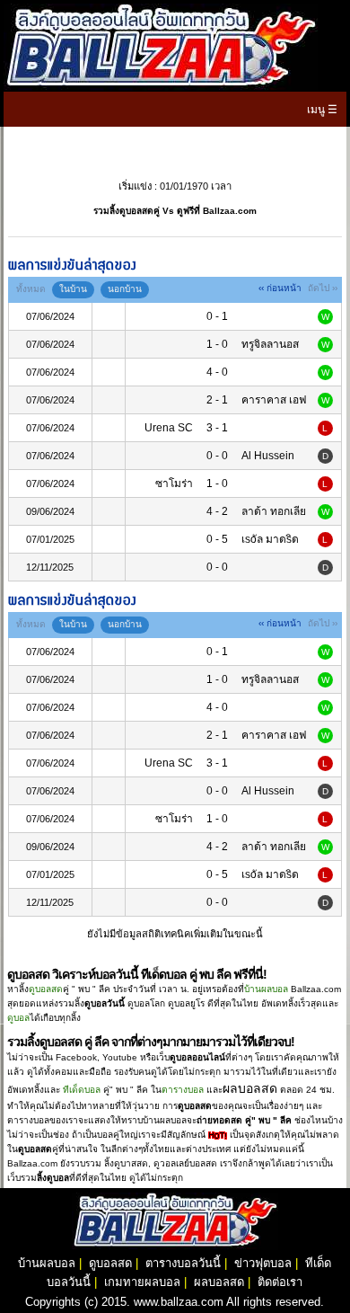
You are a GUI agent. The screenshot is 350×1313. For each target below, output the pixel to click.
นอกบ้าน (125, 289)
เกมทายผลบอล (142, 1282)
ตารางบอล (183, 1090)
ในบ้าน (73, 289)
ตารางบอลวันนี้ (183, 1263)
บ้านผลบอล (266, 989)
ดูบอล (18, 1018)
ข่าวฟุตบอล (263, 1263)
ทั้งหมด (31, 289)
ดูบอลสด (46, 989)
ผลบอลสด (219, 1282)
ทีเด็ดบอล (82, 1090)
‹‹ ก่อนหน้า (280, 288)
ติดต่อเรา (280, 1282)
